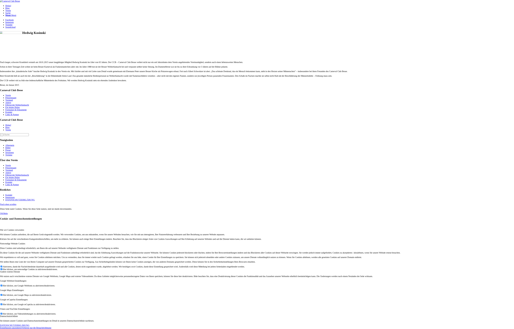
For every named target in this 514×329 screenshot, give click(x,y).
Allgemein (9, 145)
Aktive (8, 102)
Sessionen (9, 152)
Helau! (8, 125)
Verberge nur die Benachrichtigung (36, 328)
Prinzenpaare (10, 98)
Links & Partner (12, 114)
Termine (8, 155)
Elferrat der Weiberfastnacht (17, 105)
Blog (7, 127)
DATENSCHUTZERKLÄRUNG (20, 200)
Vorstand (9, 100)
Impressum (10, 197)
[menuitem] (259, 6)
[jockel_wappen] (10, 1)
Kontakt (8, 112)
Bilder (8, 148)
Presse (8, 150)
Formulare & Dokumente (16, 110)
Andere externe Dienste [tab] (10, 272)
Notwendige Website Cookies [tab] (12, 243)
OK (1, 213)
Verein (8, 95)
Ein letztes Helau (12, 107)
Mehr (5, 213)
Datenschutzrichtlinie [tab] (9, 316)
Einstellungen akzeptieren (11, 328)
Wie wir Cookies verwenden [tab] (12, 230)
